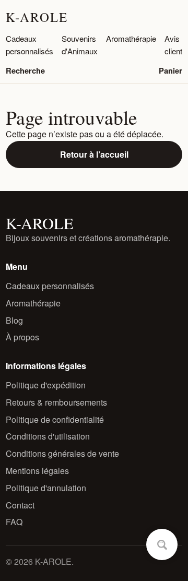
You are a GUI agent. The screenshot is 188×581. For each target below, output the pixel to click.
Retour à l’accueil (94, 154)
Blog (14, 320)
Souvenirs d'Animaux (80, 44)
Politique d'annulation (46, 488)
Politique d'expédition (46, 385)
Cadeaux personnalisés (29, 44)
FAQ (14, 522)
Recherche (25, 70)
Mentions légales (37, 471)
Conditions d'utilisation (48, 436)
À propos (22, 337)
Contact (20, 505)
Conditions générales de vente (62, 453)
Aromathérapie (131, 38)
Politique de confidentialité (55, 419)
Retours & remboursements (56, 402)
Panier (170, 70)
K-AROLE (37, 17)
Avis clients (175, 44)
